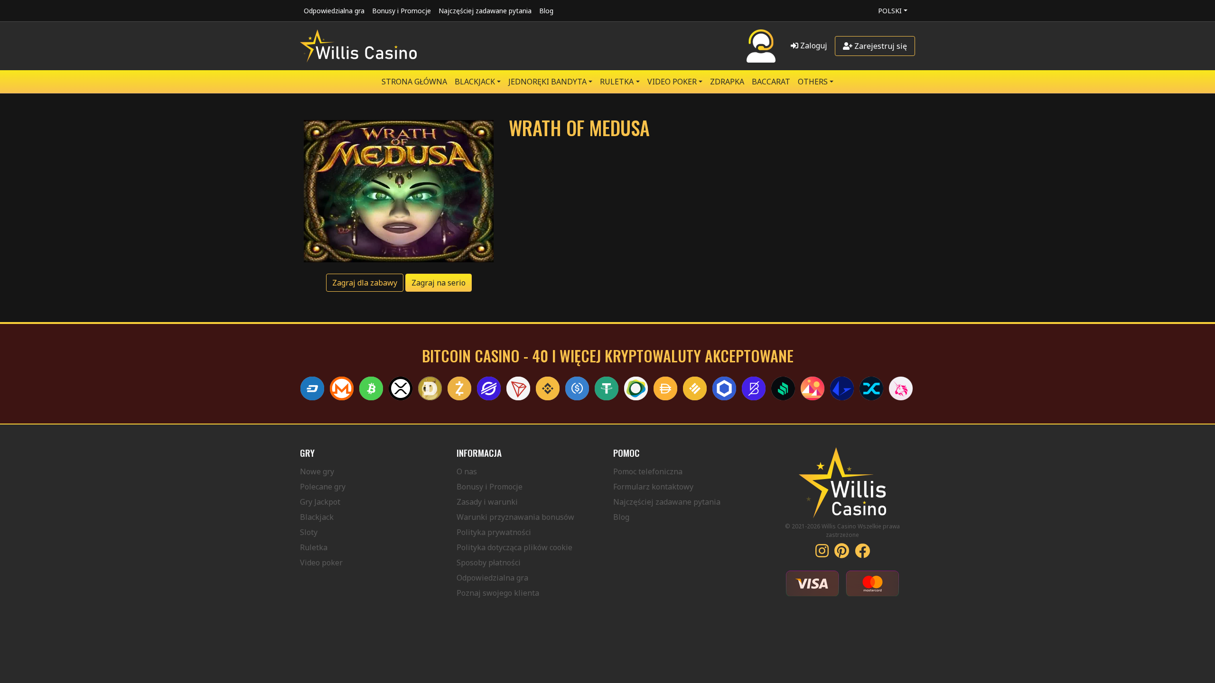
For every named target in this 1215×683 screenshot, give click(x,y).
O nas (467, 471)
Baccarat (771, 81)
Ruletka (313, 547)
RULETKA (617, 81)
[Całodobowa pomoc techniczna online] (761, 46)
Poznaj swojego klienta (498, 593)
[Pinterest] (841, 553)
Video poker (321, 562)
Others (813, 81)
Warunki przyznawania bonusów (515, 517)
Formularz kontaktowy (653, 486)
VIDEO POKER (672, 81)
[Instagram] (822, 553)
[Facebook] (862, 553)
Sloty (309, 532)
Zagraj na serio (438, 282)
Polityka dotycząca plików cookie (514, 547)
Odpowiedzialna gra (334, 10)
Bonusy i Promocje (401, 10)
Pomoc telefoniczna (647, 471)
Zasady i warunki (487, 502)
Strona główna (414, 81)
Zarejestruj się (879, 46)
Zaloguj (812, 45)
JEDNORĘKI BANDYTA (547, 81)
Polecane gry (323, 486)
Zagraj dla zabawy (364, 282)
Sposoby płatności (489, 562)
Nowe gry (317, 471)
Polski (890, 10)
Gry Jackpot (320, 502)
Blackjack (317, 517)
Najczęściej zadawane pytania (485, 10)
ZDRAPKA (727, 81)
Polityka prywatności (494, 532)
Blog (546, 10)
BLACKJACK (475, 81)
